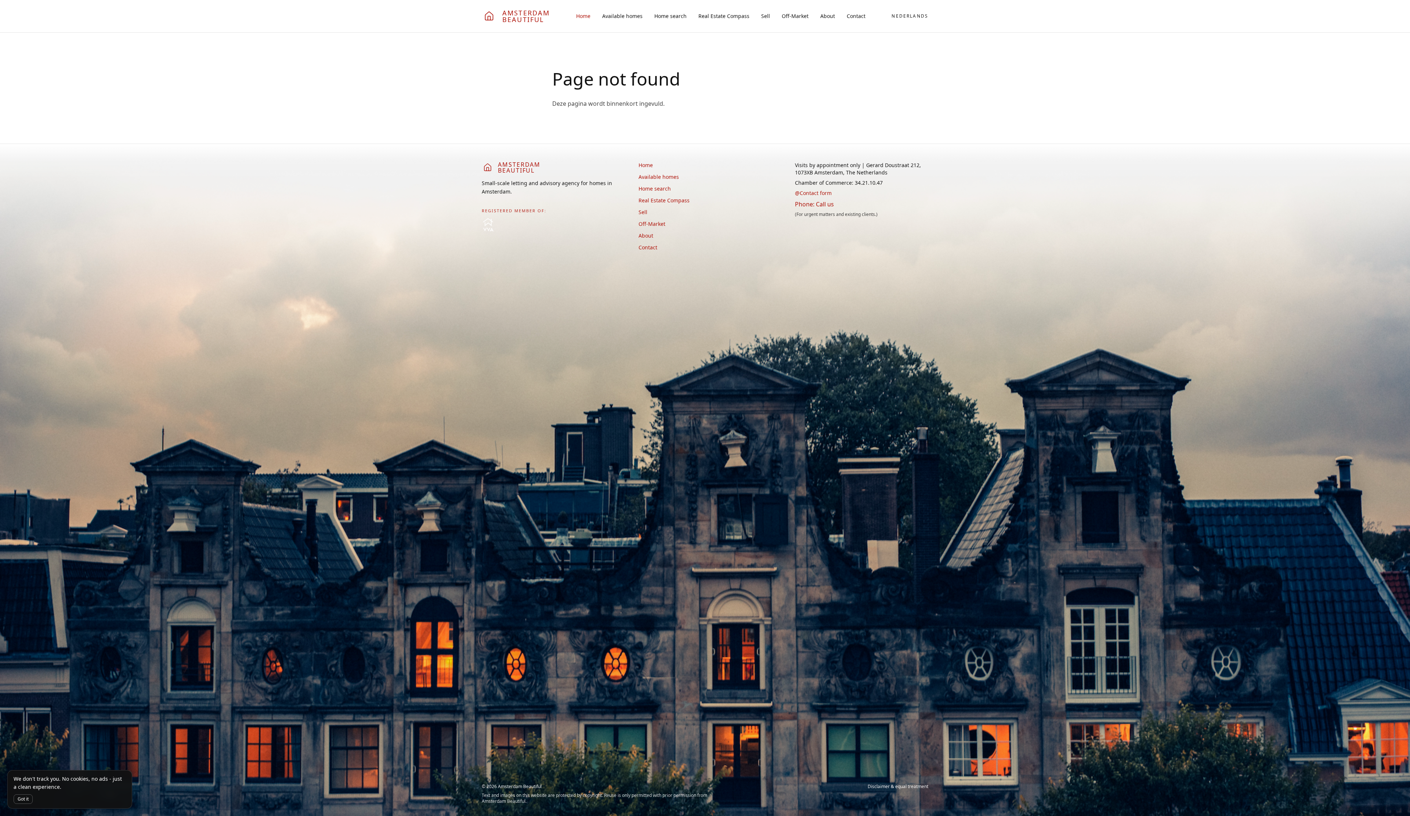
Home (583, 15)
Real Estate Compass (723, 15)
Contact (856, 15)
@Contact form (813, 192)
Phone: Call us (814, 204)
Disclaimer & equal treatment (898, 787)
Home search (670, 15)
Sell (765, 15)
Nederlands (910, 16)
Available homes (622, 15)
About (827, 15)
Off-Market (795, 15)
